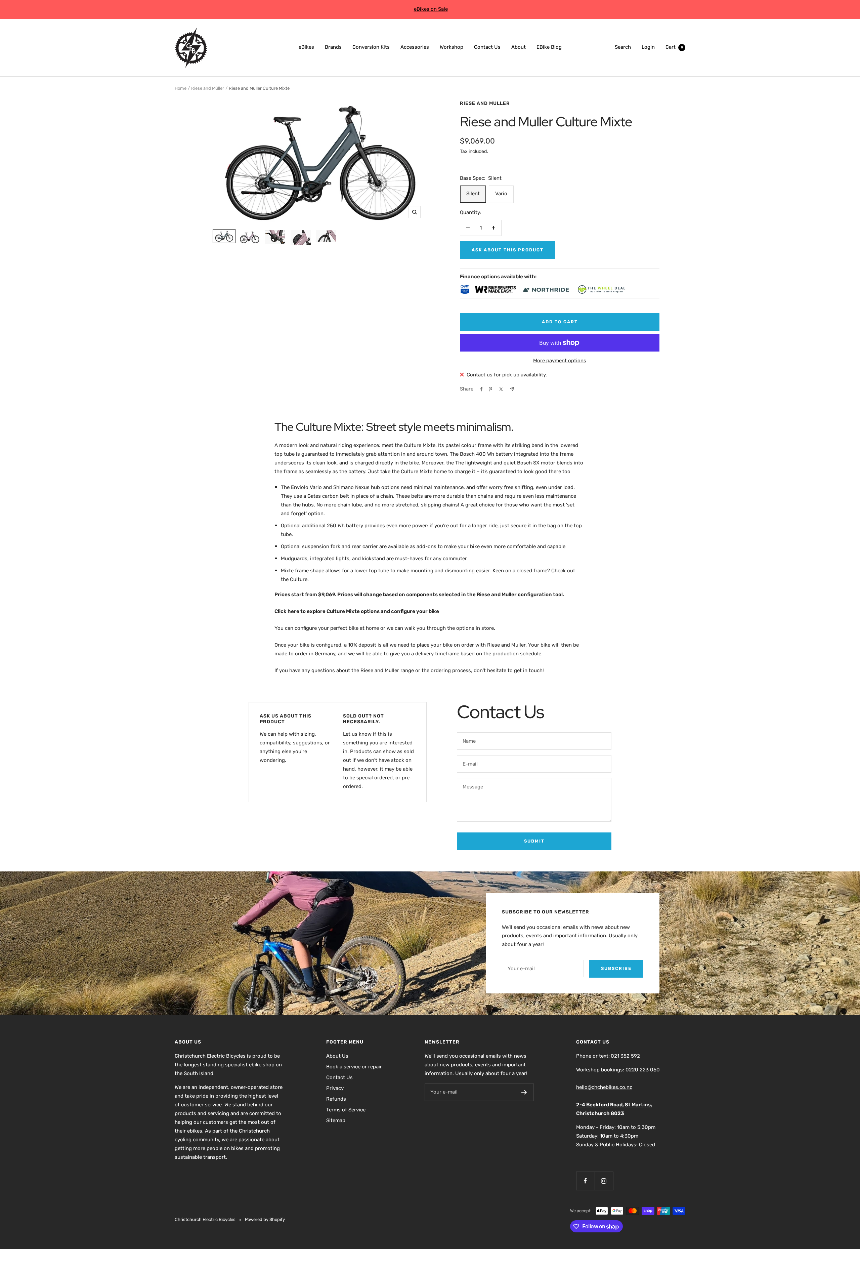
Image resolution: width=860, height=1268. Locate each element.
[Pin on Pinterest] (490, 389)
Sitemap (335, 1120)
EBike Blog (549, 47)
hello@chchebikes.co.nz (604, 1087)
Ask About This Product (508, 249)
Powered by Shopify (265, 1219)
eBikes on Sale (431, 9)
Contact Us (487, 47)
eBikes (306, 47)
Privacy (335, 1088)
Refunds (336, 1099)
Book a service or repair (354, 1067)
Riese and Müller (207, 88)
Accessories (414, 47)
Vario (501, 194)
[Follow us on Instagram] (604, 1181)
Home (180, 88)
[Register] (524, 1092)
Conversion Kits (371, 47)
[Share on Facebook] (481, 389)
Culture (298, 579)
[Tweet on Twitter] (501, 389)
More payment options (559, 361)
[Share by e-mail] (512, 389)
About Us (337, 1056)
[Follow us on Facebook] (585, 1181)
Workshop (451, 47)
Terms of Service (346, 1110)
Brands (333, 47)
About (518, 47)
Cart (674, 47)
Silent (473, 194)
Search (623, 47)
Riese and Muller (485, 103)
